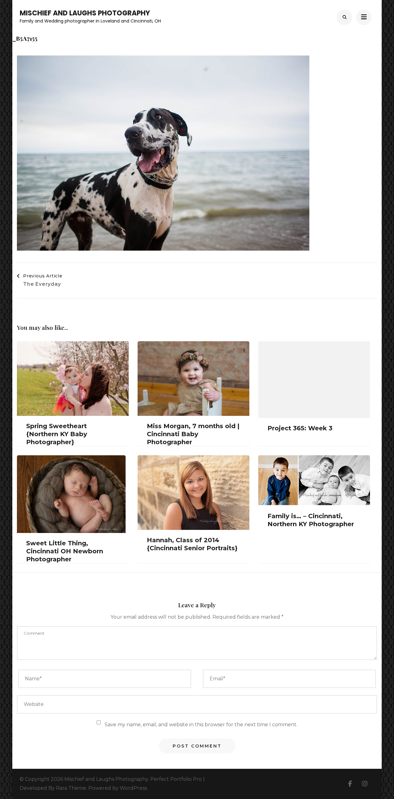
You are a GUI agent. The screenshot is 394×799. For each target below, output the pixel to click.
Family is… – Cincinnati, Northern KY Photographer (310, 520)
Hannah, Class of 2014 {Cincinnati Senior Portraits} (192, 544)
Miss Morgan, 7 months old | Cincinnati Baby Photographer (193, 434)
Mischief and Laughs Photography (85, 13)
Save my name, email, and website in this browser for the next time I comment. (201, 724)
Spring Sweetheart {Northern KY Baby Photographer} (56, 434)
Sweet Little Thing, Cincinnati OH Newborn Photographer (64, 551)
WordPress (133, 788)
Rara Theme (71, 788)
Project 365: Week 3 (299, 428)
